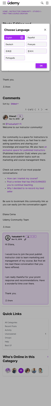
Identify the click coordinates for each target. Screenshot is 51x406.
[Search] (42, 3)
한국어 (30, 51)
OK (41, 65)
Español (31, 37)
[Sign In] (47, 3)
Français (31, 44)
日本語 (8, 51)
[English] (14, 3)
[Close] (45, 30)
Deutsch (9, 44)
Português (10, 58)
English (9, 37)
